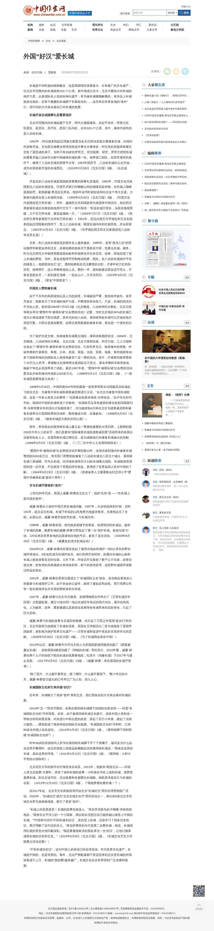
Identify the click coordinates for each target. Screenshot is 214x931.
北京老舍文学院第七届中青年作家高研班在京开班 (167, 108)
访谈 (41, 29)
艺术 (74, 29)
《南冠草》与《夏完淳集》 (158, 443)
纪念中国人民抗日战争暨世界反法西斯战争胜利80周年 (172, 291)
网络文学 (134, 29)
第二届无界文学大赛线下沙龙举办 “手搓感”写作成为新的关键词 (167, 210)
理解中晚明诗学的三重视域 (158, 423)
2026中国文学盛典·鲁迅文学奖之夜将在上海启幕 (167, 115)
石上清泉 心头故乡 (169, 528)
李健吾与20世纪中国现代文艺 (159, 197)
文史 (113, 24)
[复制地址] (185, 71)
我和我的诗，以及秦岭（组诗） (175, 482)
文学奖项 (67, 24)
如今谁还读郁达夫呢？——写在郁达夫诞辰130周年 (167, 122)
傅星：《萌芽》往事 (178, 394)
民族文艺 (115, 29)
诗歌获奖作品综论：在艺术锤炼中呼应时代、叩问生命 (167, 177)
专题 (63, 29)
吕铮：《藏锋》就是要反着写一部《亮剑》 (166, 203)
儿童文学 (152, 29)
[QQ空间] (176, 71)
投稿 (53, 29)
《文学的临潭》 (152, 135)
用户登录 (125, 13)
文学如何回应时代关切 (156, 128)
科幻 (126, 24)
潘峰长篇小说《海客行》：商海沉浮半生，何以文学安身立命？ (167, 95)
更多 (187, 277)
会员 (53, 24)
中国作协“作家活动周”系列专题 (172, 308)
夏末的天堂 (165, 512)
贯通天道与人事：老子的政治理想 (162, 449)
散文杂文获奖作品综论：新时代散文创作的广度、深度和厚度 (167, 183)
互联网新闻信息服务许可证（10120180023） (143, 908)
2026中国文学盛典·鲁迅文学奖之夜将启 (165, 163)
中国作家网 (34, 41)
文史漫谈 (61, 41)
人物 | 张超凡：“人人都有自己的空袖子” (165, 102)
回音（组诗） (166, 470)
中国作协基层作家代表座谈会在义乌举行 (165, 142)
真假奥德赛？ (151, 190)
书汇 (138, 24)
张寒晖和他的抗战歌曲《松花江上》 (163, 436)
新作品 (153, 24)
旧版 (186, 6)
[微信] (167, 71)
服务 (41, 24)
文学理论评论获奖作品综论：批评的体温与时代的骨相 (167, 170)
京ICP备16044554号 (79, 908)
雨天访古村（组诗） (169, 497)
